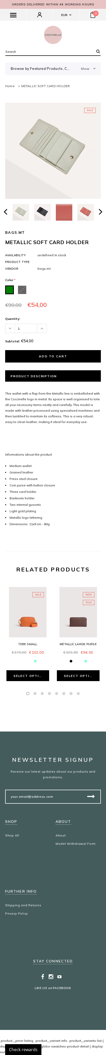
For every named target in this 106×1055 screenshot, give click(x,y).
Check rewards (23, 1049)
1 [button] (27, 693)
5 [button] (56, 693)
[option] (53, 151)
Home (10, 86)
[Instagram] (51, 976)
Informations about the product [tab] (28, 454)
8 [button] (78, 693)
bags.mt (15, 232)
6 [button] (63, 693)
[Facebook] (43, 976)
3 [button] (42, 693)
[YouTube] (59, 976)
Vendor (11, 268)
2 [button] (35, 693)
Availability (15, 255)
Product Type (17, 262)
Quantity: (12, 319)
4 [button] (49, 693)
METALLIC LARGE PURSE (78, 644)
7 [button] (71, 693)
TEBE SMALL (27, 644)
